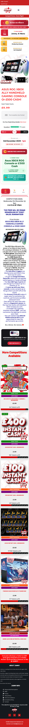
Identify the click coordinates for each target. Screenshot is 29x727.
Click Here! (23, 122)
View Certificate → (14, 343)
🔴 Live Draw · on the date (14, 144)
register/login (4, 4)
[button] (18, 10)
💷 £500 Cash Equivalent (16, 170)
